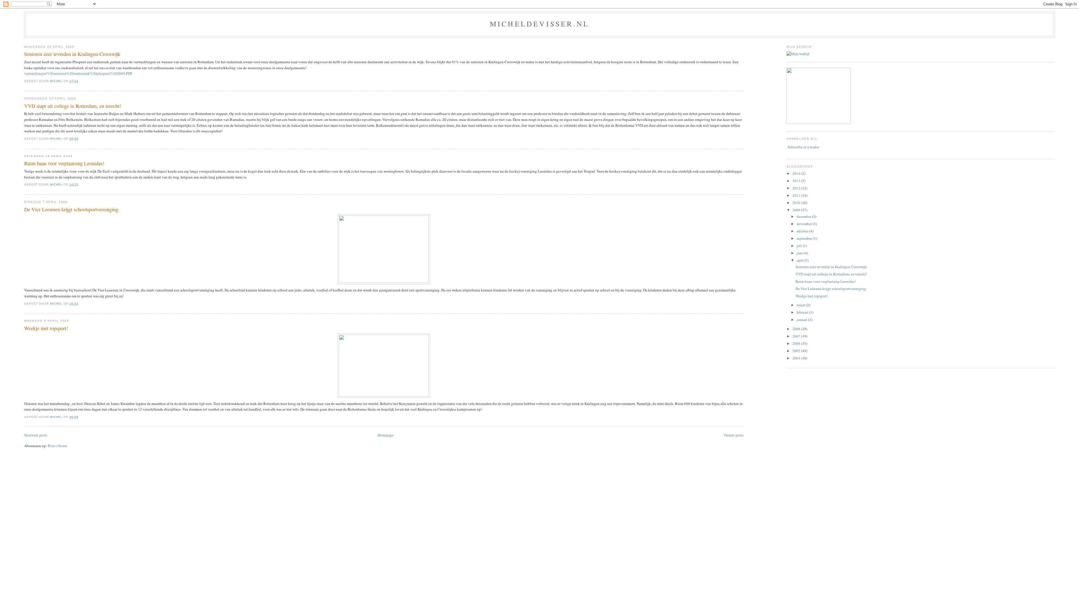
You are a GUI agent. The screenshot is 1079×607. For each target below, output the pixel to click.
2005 (796, 350)
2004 (796, 358)
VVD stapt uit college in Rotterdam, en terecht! (72, 106)
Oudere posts (733, 435)
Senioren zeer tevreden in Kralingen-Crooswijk (72, 54)
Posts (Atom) (57, 445)
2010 (796, 202)
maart (801, 304)
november (805, 223)
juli (800, 245)
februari (803, 312)
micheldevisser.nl (539, 23)
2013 (796, 180)
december (804, 216)
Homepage (385, 435)
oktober (803, 231)
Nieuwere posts (35, 435)
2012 (796, 188)
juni (800, 252)
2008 (796, 328)
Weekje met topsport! (46, 328)
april (800, 260)
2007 (796, 336)
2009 (796, 209)
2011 (796, 195)
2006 (796, 343)
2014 (796, 173)
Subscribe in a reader (803, 147)
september (805, 238)
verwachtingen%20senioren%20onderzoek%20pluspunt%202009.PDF (78, 73)
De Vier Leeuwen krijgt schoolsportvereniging (71, 209)
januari (802, 319)
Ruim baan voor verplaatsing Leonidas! (64, 163)
